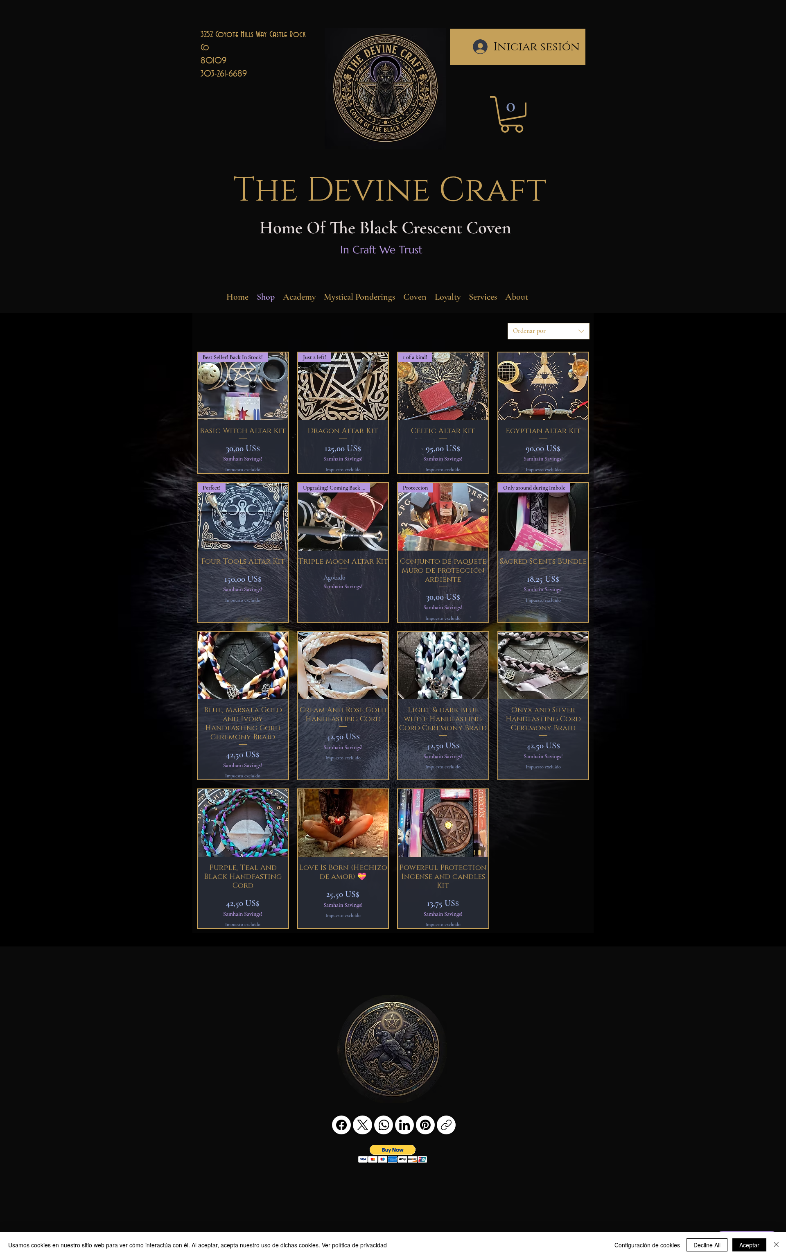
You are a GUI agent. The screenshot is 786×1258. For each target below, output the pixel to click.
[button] (511, 114)
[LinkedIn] (404, 1125)
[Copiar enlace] (446, 1125)
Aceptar (749, 1245)
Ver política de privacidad (354, 1245)
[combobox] (549, 331)
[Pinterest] (425, 1125)
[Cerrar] (776, 1244)
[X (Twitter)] (363, 1125)
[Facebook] (341, 1125)
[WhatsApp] (383, 1125)
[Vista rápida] (543, 386)
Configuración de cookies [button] (647, 1245)
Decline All (706, 1245)
